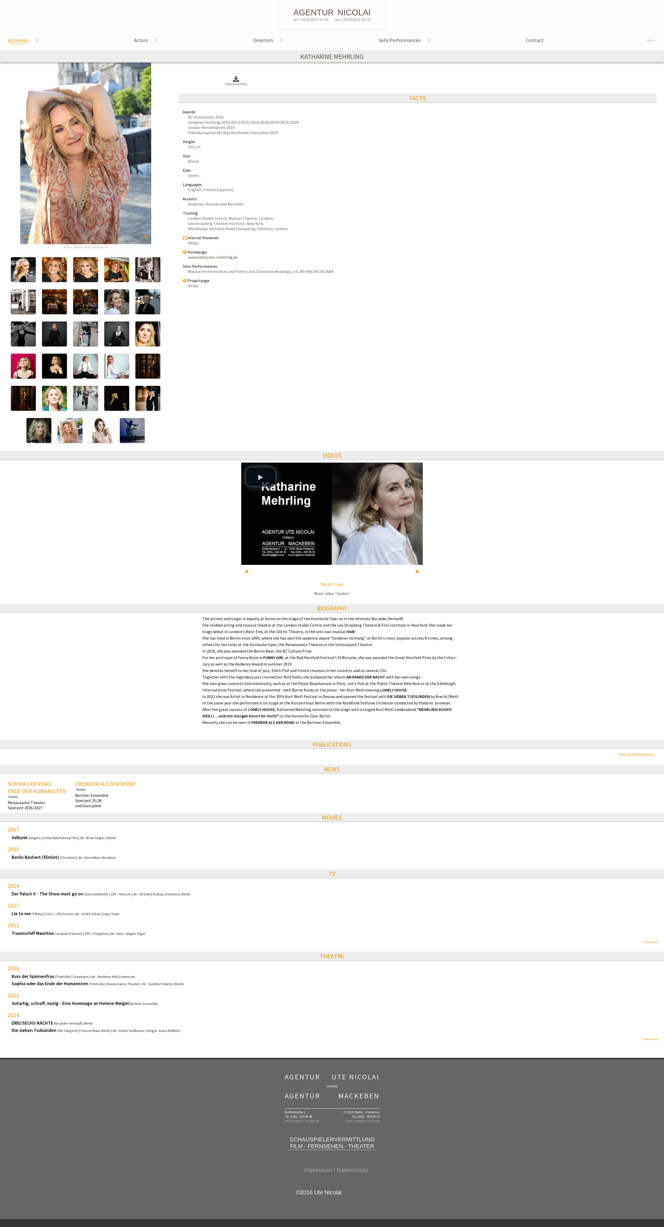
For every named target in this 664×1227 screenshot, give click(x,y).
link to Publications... (637, 754)
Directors (263, 40)
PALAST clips (332, 584)
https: (193, 242)
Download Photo (236, 84)
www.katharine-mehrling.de (213, 257)
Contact (534, 40)
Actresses (18, 40)
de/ (651, 40)
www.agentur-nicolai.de (362, 1121)
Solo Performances (399, 40)
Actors (141, 40)
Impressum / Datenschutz (336, 1170)
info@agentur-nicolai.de (302, 1121)
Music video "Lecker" (332, 593)
